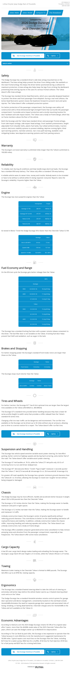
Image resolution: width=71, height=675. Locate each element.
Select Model (28, 13)
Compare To (41, 13)
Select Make (14, 13)
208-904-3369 (66, 6)
